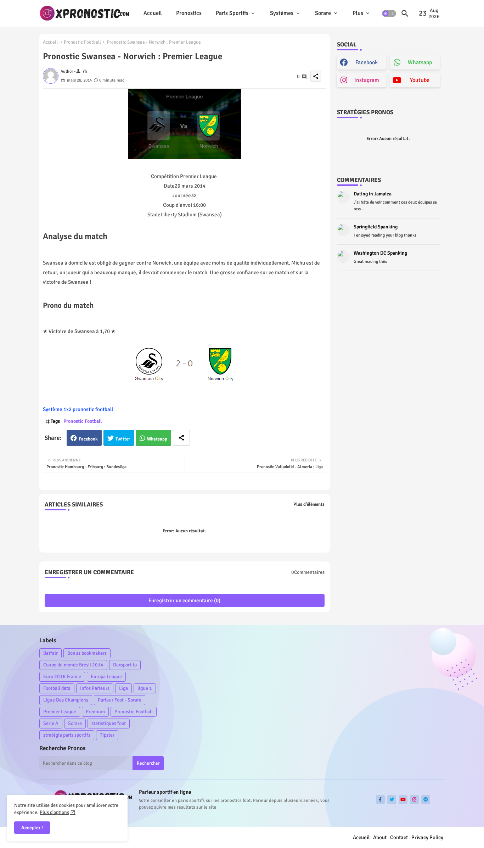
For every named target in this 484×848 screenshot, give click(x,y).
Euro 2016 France (62, 677)
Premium (95, 712)
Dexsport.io (125, 665)
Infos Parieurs (94, 688)
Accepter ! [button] (32, 828)
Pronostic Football (82, 42)
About (380, 837)
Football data (57, 688)
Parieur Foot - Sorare (119, 700)
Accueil (152, 13)
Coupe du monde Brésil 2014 (73, 665)
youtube (419, 80)
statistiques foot (108, 723)
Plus (358, 13)
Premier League (59, 712)
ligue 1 (144, 688)
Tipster (107, 735)
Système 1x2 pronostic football (78, 409)
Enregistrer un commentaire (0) (184, 600)
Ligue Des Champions (65, 700)
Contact (399, 837)
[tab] (152, 13)
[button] (389, 13)
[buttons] (380, 799)
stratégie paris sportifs (66, 735)
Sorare (323, 13)
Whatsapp (157, 439)
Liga (123, 688)
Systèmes (281, 13)
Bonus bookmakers (87, 653)
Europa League (106, 677)
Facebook (88, 439)
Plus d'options (54, 812)
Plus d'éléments (309, 504)
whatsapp (420, 62)
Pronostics (189, 13)
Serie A (50, 723)
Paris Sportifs (232, 13)
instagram (366, 80)
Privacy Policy (427, 837)
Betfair (50, 653)
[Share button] (181, 438)
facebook (366, 62)
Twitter (123, 439)
